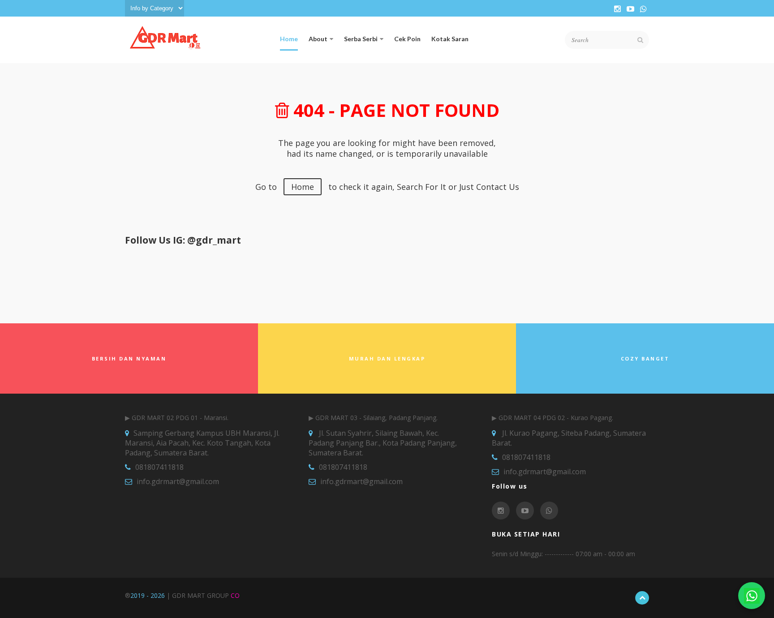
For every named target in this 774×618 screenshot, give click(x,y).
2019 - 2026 (147, 595)
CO (235, 595)
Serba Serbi (361, 39)
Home (289, 39)
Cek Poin (407, 39)
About (318, 39)
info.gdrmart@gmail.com (178, 481)
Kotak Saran (450, 39)
